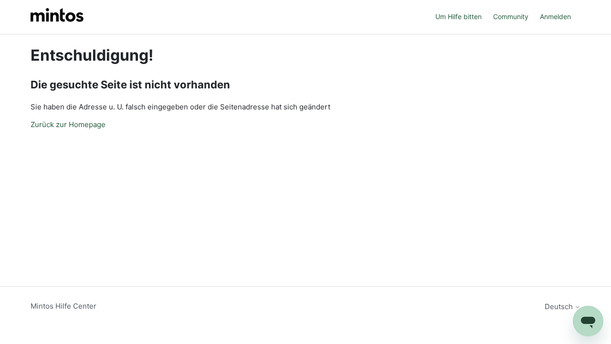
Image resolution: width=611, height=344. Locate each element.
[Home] (57, 17)
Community (510, 16)
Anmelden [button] (555, 16)
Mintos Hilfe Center (63, 306)
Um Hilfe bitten (458, 16)
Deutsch (560, 306)
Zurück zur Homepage (68, 124)
